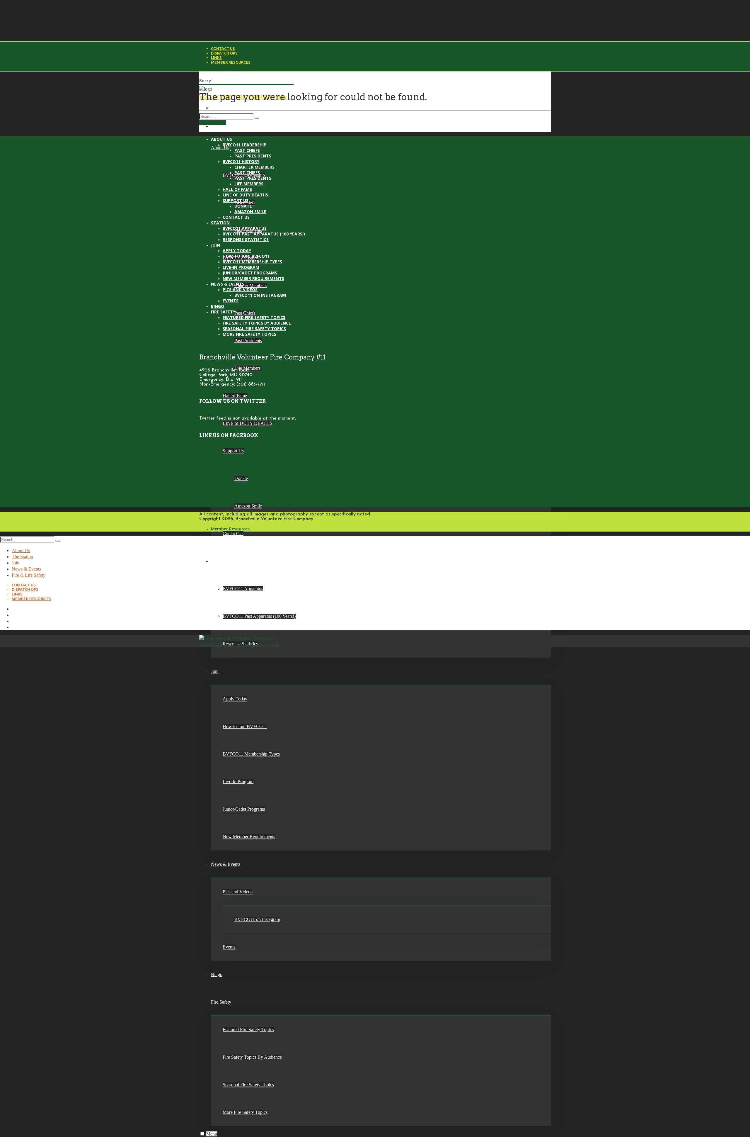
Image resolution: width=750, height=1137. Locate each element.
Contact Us (223, 48)
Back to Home (212, 122)
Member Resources (230, 62)
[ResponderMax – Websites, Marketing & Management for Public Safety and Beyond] (241, 644)
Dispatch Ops (224, 53)
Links (216, 57)
